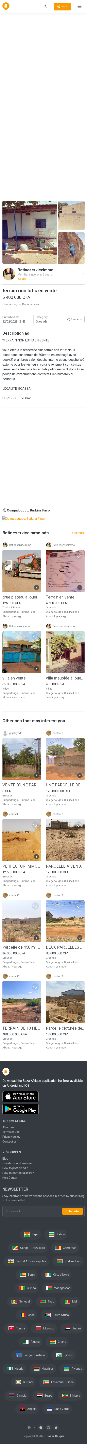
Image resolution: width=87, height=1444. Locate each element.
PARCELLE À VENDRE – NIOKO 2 (65, 866)
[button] (74, 319)
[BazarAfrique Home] (6, 6)
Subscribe (72, 1211)
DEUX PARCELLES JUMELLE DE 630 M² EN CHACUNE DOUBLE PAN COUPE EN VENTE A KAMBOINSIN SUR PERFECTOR (65, 947)
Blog (5, 1158)
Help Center (9, 1177)
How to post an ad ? (15, 1168)
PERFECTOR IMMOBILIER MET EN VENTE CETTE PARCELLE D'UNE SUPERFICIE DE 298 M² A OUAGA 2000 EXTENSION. (21, 866)
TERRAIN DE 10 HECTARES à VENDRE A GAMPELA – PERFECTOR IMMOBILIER (21, 1028)
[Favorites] (35, 556)
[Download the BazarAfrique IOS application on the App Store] (43, 1097)
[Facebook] (41, 1427)
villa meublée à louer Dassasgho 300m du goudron (65, 678)
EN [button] (30, 1427)
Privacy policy (11, 1136)
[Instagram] (48, 1427)
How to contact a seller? (18, 1172)
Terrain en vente (60, 597)
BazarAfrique (55, 1436)
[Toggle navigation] (79, 6)
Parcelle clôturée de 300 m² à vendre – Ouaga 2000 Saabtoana (65, 1028)
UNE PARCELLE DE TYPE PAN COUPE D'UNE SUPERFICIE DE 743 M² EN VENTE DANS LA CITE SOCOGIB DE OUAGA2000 (65, 785)
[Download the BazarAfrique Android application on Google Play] (43, 1109)
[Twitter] (56, 1427)
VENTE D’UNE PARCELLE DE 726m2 (21, 785)
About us (8, 1127)
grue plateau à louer (19, 597)
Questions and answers (17, 1163)
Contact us (9, 1141)
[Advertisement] (43, 59)
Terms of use (11, 1131)
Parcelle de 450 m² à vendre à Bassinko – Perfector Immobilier (21, 947)
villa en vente (14, 678)
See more (78, 532)
